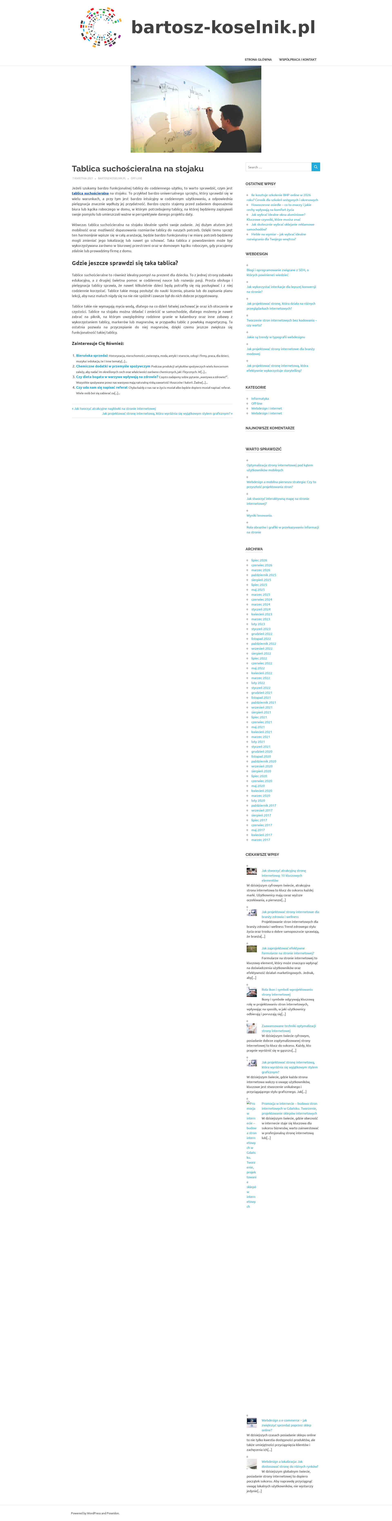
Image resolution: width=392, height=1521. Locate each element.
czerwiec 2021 (261, 722)
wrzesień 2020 (262, 766)
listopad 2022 (261, 638)
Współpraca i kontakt (297, 60)
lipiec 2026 (259, 560)
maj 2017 (258, 830)
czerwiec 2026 (261, 565)
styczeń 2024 (261, 609)
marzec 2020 (260, 795)
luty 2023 (258, 624)
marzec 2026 (260, 570)
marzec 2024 (260, 604)
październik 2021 (263, 702)
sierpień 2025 (261, 580)
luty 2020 (258, 800)
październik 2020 (263, 761)
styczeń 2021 (261, 746)
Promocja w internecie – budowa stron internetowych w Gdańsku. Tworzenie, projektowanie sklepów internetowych (289, 1108)
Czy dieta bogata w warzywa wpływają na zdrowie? (117, 377)
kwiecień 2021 (261, 732)
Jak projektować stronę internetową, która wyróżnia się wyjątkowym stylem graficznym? (166, 413)
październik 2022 (263, 643)
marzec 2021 (260, 736)
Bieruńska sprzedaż (92, 355)
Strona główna (258, 60)
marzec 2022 (260, 678)
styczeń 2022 (261, 687)
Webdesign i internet (266, 408)
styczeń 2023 (261, 629)
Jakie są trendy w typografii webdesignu (276, 337)
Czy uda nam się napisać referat (102, 387)
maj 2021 (258, 727)
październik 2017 (263, 805)
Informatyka (260, 398)
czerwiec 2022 (261, 663)
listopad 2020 (261, 756)
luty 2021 (258, 741)
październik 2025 (263, 575)
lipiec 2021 (259, 717)
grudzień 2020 (261, 751)
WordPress (94, 1513)
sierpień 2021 (261, 712)
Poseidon (113, 1513)
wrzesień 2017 (262, 810)
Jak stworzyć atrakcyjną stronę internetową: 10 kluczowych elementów (284, 875)
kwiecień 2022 (261, 673)
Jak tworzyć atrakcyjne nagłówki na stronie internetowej (115, 408)
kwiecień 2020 (261, 790)
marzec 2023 (260, 619)
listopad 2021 (261, 697)
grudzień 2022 (261, 633)
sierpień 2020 (261, 771)
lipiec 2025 (259, 584)
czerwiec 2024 (261, 599)
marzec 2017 (260, 839)
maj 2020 (258, 785)
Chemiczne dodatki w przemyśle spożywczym (113, 366)
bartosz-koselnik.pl (112, 178)
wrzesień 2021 (262, 707)
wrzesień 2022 (262, 648)
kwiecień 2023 (261, 614)
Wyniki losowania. (259, 515)
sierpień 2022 (261, 653)
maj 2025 (258, 589)
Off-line (136, 178)
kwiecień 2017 (261, 835)
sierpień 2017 (261, 815)
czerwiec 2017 (261, 825)
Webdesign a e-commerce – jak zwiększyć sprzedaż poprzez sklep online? (286, 1425)
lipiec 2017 (259, 820)
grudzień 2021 (261, 692)
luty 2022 (258, 682)
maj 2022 (258, 668)
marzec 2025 (260, 594)
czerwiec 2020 (261, 781)
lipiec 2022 (259, 658)
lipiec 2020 (259, 776)
